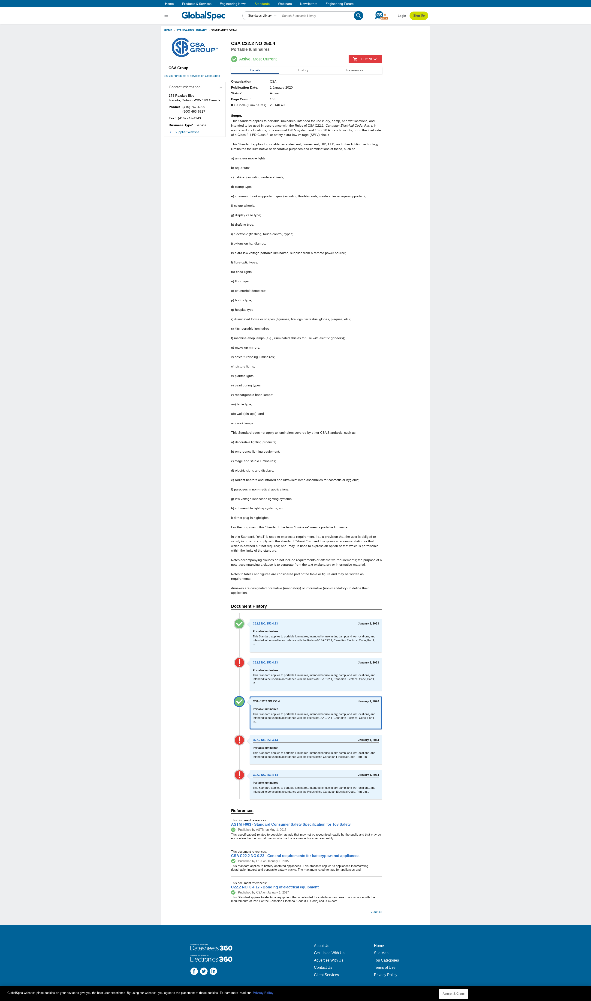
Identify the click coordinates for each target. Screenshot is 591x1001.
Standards (262, 4)
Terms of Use (384, 967)
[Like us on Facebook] (194, 972)
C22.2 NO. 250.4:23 (265, 623)
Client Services (326, 975)
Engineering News (233, 4)
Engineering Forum (340, 4)
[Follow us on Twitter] (204, 972)
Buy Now (369, 59)
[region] (295, 993)
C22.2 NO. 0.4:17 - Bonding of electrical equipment (275, 887)
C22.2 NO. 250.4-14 (265, 740)
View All (376, 912)
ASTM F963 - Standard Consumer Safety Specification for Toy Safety (291, 824)
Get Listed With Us (329, 953)
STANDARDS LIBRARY (191, 30)
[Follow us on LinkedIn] (213, 972)
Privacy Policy (385, 975)
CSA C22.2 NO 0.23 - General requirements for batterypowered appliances (295, 856)
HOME (168, 30)
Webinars (285, 4)
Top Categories (386, 960)
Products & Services (196, 4)
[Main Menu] (167, 15)
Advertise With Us (328, 960)
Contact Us (323, 967)
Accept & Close (454, 993)
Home (169, 4)
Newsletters (308, 4)
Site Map (381, 953)
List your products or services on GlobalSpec (192, 76)
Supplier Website (187, 132)
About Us (321, 946)
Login (402, 16)
